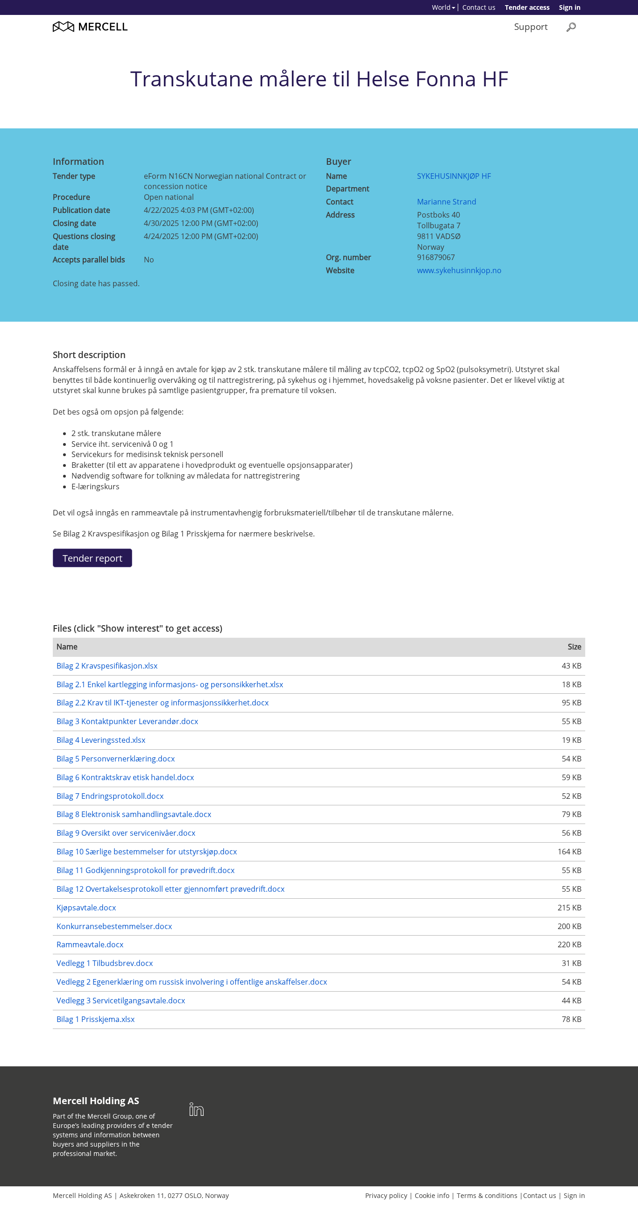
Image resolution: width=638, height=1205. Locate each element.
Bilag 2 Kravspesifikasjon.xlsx (107, 666)
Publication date (81, 210)
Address (340, 215)
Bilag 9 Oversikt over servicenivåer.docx (126, 833)
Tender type (74, 176)
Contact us (479, 7)
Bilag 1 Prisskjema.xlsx (96, 1019)
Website (340, 270)
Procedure (71, 197)
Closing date (74, 223)
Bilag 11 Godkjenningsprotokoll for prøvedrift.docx (145, 870)
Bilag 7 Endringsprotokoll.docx (110, 796)
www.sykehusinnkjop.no (459, 270)
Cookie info (432, 1195)
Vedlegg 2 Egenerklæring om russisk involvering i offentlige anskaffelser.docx (192, 982)
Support (531, 26)
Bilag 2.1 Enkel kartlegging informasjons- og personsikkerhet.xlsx (170, 684)
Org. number (348, 257)
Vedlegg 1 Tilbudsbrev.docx (105, 963)
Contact (340, 202)
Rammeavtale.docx (90, 944)
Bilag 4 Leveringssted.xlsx (101, 740)
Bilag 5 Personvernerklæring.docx (116, 759)
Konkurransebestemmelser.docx (114, 926)
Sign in (570, 7)
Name (336, 176)
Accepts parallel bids (89, 259)
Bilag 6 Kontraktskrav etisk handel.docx (125, 777)
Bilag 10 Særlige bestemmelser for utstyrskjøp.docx (147, 851)
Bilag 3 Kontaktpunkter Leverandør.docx (127, 721)
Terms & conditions (487, 1195)
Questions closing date (84, 241)
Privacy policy (386, 1195)
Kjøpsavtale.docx (86, 907)
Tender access (527, 7)
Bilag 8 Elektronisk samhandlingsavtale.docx (134, 814)
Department (347, 188)
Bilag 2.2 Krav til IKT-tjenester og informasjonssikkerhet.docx (163, 703)
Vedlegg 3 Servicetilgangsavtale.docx (121, 1000)
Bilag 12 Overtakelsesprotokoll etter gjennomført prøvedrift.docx (170, 889)
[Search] (571, 27)
